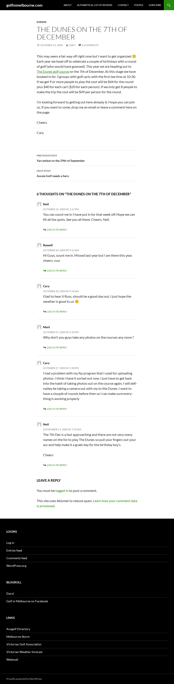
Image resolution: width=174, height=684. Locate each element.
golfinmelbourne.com (24, 5)
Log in (10, 543)
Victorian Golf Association (23, 644)
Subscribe (155, 5)
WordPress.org (16, 565)
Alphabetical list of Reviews (94, 5)
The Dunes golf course (53, 71)
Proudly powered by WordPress (24, 678)
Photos (138, 5)
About (68, 5)
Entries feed (14, 550)
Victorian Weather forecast (24, 652)
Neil (46, 204)
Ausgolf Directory (18, 629)
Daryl (10, 593)
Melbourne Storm (18, 636)
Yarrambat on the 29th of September (61, 158)
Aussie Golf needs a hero (53, 173)
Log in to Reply (57, 229)
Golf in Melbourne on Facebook (27, 601)
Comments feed (16, 558)
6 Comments (90, 45)
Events (41, 22)
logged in (62, 490)
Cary (72, 45)
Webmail (12, 659)
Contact (123, 5)
